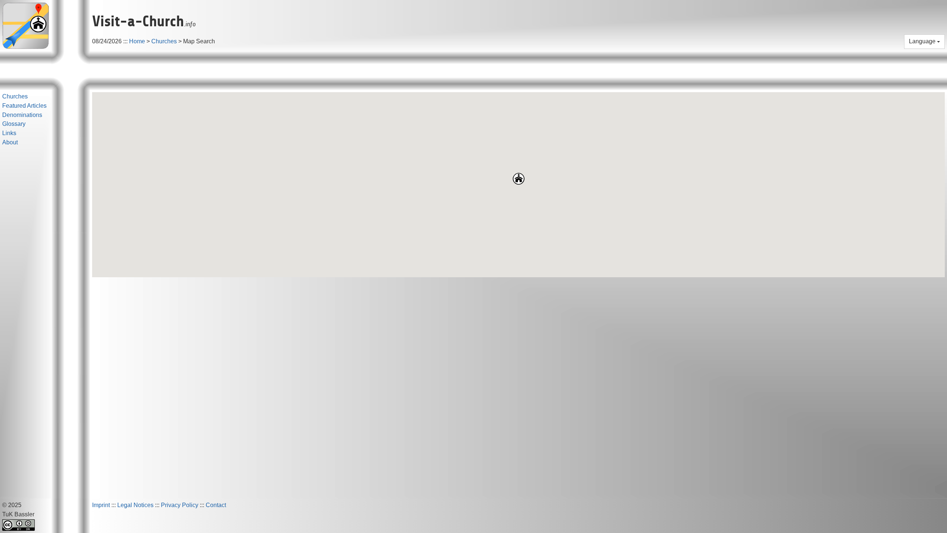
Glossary (14, 124)
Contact (216, 505)
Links (9, 133)
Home (137, 41)
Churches (164, 41)
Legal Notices (135, 505)
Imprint (101, 505)
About (10, 142)
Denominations (22, 115)
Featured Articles (24, 106)
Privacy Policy (179, 505)
